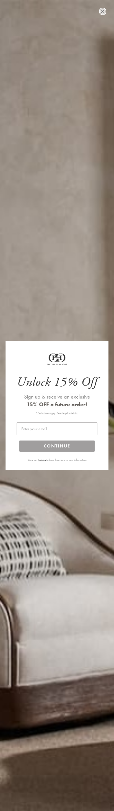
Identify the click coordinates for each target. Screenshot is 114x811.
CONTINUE (57, 446)
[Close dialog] (103, 11)
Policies (42, 460)
